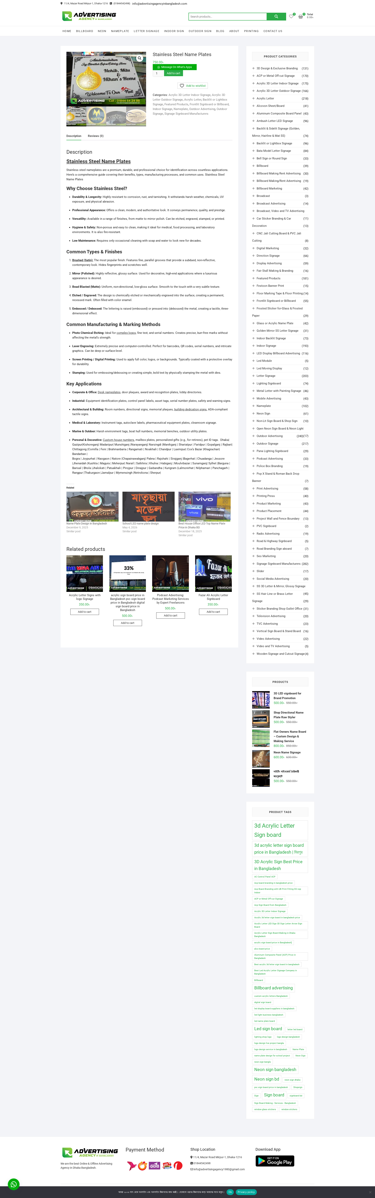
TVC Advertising (267, 623)
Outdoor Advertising (202, 109)
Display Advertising (269, 263)
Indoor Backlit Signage (271, 338)
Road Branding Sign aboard (274, 548)
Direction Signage (268, 255)
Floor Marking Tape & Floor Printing (280, 293)
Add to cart (173, 73)
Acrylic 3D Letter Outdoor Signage (279, 91)
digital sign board (262, 1002)
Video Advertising (268, 639)
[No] (370, 1192)
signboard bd (296, 1095)
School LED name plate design (140, 523)
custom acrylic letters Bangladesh (271, 996)
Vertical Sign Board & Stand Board (279, 631)
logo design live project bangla (269, 1043)
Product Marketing (269, 503)
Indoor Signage (162, 109)
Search (276, 17)
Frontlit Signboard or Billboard (209, 104)
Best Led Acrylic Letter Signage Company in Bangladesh (275, 972)
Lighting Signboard (269, 383)
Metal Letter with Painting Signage (279, 391)
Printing (251, 31)
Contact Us (272, 31)
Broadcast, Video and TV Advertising (280, 211)
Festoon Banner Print (270, 286)
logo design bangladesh (288, 1037)
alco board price (262, 949)
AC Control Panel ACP (264, 876)
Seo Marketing (266, 556)
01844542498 (202, 1163)
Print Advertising (267, 488)
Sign (256, 1095)
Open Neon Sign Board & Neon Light (280, 428)
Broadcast (263, 196)
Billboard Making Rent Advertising (279, 173)
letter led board (295, 1029)
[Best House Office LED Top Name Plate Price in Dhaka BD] (205, 507)
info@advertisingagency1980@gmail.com (219, 1169)
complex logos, (127, 333)
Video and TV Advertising (273, 646)
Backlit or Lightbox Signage (274, 143)
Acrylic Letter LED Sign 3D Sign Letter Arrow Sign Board (278, 925)
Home (66, 31)
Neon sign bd (266, 1079)
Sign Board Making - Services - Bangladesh (275, 1103)
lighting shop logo (262, 1037)
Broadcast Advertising (271, 203)
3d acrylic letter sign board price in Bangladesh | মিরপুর (279, 849)
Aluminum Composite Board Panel (279, 113)
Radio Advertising (268, 533)
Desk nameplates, (109, 392)
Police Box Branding (270, 466)
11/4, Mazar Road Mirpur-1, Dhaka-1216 (85, 3)
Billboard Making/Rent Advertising (279, 181)
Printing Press (266, 496)
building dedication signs (190, 409)
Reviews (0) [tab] (96, 136)
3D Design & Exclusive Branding (277, 68)
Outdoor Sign (200, 31)
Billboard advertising (273, 987)
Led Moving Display (269, 368)
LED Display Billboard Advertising (278, 353)
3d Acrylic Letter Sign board (274, 830)
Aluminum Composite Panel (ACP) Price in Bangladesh (275, 956)
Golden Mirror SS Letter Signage (277, 330)
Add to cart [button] (84, 611)
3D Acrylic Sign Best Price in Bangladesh (278, 865)
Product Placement (269, 511)
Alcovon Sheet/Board (270, 106)
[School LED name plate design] (148, 507)
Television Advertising (271, 616)
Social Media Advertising (273, 579)
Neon (102, 31)
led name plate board (264, 1021)
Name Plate (298, 1049)
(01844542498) (121, 3)
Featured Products (176, 104)
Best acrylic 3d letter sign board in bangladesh (276, 964)
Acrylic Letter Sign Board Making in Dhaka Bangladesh (274, 935)
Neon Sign (263, 413)
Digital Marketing (268, 248)
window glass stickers (265, 1109)
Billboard (84, 31)
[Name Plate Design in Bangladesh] (92, 507)
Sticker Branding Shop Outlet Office (279, 608)
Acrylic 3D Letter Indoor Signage (190, 95)
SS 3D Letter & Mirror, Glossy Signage (281, 586)
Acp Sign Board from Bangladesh (270, 905)
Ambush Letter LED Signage (275, 121)
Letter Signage (146, 31)
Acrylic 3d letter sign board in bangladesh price (277, 917)
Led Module (264, 361)
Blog (220, 31)
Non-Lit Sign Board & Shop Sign (277, 421)
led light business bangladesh (268, 1015)
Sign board (274, 1095)
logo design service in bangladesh (270, 1049)
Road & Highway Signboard (274, 541)
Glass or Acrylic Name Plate (275, 323)
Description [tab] (73, 136)
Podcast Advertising (270, 458)
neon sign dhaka (292, 1080)
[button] (139, 58)
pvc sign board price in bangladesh (271, 1087)
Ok (230, 1192)
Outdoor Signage (267, 443)
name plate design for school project (272, 1055)
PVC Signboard (266, 526)
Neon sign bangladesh (275, 1069)
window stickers (289, 1109)
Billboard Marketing (269, 188)
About (234, 31)
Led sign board (268, 1028)
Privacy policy (246, 1192)
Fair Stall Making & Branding (275, 270)
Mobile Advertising (269, 398)
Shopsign (297, 1087)
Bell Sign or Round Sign (272, 158)
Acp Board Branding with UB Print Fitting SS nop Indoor (277, 891)
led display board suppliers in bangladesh (274, 1008)
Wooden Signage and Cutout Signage (281, 654)
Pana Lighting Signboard (272, 451)
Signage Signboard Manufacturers (186, 113)
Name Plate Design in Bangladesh (86, 523)
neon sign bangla (262, 1062)
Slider (260, 571)
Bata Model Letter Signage (274, 151)
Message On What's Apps (176, 67)
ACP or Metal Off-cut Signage (276, 76)
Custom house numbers (118, 440)
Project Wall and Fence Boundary (278, 518)
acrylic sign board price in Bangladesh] (273, 942)
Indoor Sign (174, 31)
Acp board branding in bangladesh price (273, 883)
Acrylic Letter (192, 99)
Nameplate (120, 31)
